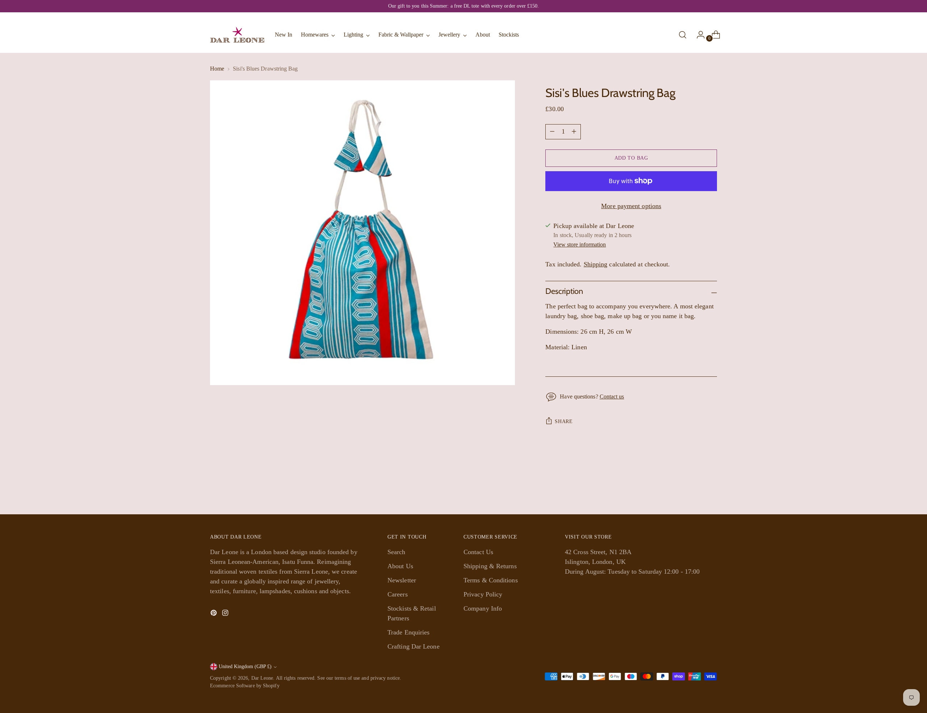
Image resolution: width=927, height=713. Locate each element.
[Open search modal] (682, 35)
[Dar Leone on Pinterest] (214, 614)
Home (217, 69)
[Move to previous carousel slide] (694, 490)
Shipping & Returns (490, 566)
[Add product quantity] (552, 132)
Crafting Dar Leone (413, 646)
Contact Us (478, 552)
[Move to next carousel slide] (711, 489)
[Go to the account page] (698, 35)
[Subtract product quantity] (573, 132)
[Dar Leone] (237, 35)
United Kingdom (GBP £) (245, 666)
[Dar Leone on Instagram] (226, 614)
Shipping (596, 264)
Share (564, 421)
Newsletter (401, 580)
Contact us (612, 396)
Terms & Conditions (491, 580)
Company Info (483, 608)
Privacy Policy (483, 594)
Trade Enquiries (408, 632)
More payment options (631, 206)
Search (396, 552)
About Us (400, 566)
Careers (397, 594)
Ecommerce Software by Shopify (245, 685)
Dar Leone (262, 678)
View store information (579, 244)
